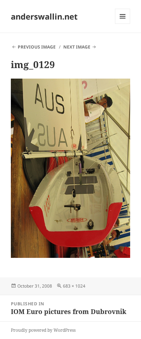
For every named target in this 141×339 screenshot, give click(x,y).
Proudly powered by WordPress (43, 330)
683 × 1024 (74, 286)
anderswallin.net (44, 16)
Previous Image (37, 47)
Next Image (76, 47)
